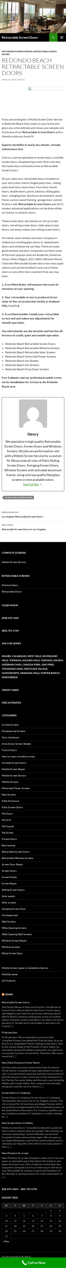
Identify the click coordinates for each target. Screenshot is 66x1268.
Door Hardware (10, 737)
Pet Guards (8, 826)
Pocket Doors (9, 838)
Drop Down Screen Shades (16, 743)
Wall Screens (9, 921)
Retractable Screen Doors (20, 37)
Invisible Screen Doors (14, 762)
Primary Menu (62, 37)
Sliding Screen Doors (13, 889)
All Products (8, 980)
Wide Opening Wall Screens (17, 934)
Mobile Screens (10, 781)
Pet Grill (6, 819)
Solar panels (8, 896)
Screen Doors (9, 870)
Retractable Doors (12, 591)
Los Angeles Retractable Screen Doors (22, 514)
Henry (21, 79)
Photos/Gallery (10, 585)
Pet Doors (7, 813)
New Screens (9, 794)
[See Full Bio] (41, 484)
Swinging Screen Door (14, 908)
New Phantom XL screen (15, 1153)
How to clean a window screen (18, 756)
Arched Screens (10, 724)
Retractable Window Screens (17, 858)
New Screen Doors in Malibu (17, 1122)
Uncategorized (10, 915)
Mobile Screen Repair (13, 769)
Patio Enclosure (10, 800)
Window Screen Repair (14, 940)
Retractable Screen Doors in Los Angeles (24, 527)
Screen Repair (9, 883)
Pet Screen (7, 832)
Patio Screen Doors (12, 807)
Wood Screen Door (12, 953)
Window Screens (11, 946)
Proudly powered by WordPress (16, 1256)
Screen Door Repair (12, 864)
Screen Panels (9, 877)
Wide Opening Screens (14, 927)
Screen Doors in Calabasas (16, 1092)
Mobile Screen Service (14, 562)
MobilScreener (10, 974)
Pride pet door (10, 1032)
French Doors (9, 750)
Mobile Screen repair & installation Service (25, 967)
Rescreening (8, 845)
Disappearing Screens (13, 731)
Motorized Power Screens (17, 51)
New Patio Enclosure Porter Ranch (21, 1062)
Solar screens (9, 902)
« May (6, 1241)
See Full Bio (31, 484)
